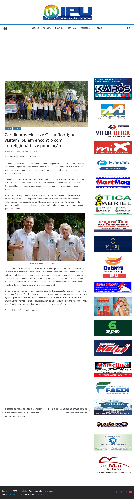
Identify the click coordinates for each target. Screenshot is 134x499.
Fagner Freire (32, 151)
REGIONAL (85, 28)
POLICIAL (47, 28)
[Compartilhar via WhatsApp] (31, 156)
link (29, 310)
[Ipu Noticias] (5, 28)
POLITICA (59, 28)
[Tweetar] (22, 156)
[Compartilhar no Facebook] (10, 156)
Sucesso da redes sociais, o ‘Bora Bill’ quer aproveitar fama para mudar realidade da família (23, 412)
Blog (99, 28)
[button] (91, 28)
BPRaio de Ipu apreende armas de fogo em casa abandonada (67, 410)
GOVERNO (72, 28)
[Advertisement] (67, 51)
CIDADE (35, 28)
